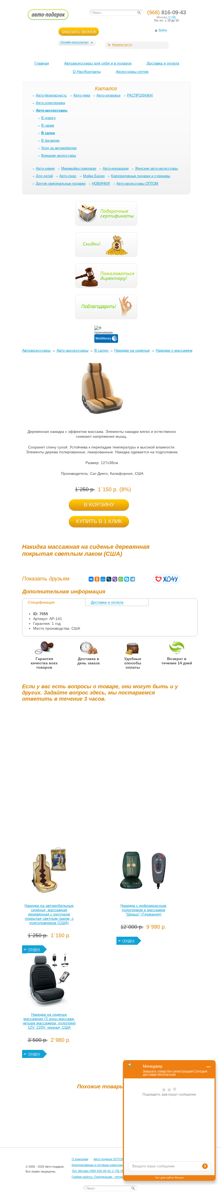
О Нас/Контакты (87, 71)
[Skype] (126, 579)
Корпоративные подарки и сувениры (140, 176)
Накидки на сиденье (132, 350)
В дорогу (48, 118)
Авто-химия (45, 168)
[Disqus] (101, 773)
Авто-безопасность (51, 95)
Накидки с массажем (174, 350)
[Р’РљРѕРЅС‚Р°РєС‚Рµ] (91, 579)
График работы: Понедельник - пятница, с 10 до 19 (106, 1176)
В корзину (99, 504)
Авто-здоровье (108, 95)
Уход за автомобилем (59, 148)
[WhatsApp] (120, 579)
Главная (41, 63)
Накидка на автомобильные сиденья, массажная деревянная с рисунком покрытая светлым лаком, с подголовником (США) (49, 914)
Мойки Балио (94, 176)
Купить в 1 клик (99, 521)
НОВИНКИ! (101, 183)
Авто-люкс (68, 176)
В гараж (47, 125)
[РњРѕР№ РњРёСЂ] (103, 579)
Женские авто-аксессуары (156, 168)
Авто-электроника (50, 103)
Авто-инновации (116, 168)
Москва (162, 17)
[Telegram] (132, 579)
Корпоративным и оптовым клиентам (97, 1165)
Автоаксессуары (36, 350)
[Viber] (114, 579)
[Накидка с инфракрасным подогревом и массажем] (143, 872)
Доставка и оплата (163, 63)
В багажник (50, 140)
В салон (101, 350)
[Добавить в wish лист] (166, 579)
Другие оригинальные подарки (60, 183)
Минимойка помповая (78, 168)
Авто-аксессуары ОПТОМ (137, 183)
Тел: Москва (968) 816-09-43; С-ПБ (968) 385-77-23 (106, 1171)
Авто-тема (81, 95)
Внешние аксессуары (58, 156)
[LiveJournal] (108, 579)
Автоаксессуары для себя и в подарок (98, 63)
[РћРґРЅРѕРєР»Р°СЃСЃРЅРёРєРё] (97, 579)
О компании (80, 1159)
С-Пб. (172, 17)
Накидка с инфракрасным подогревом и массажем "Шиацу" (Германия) (143, 909)
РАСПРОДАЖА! (140, 95)
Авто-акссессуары (72, 350)
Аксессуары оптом (132, 71)
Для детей (44, 176)
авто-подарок (53, 16)
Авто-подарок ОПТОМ (109, 1159)
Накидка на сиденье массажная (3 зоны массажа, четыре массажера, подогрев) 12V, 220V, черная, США (49, 1020)
